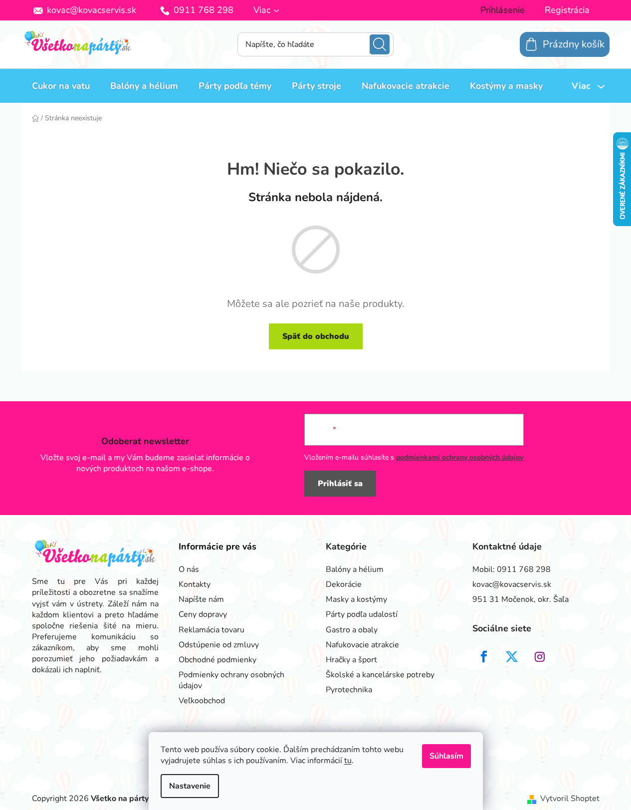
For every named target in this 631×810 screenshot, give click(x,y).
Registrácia (567, 10)
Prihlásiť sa (340, 483)
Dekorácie (344, 584)
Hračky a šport (351, 659)
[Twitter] (511, 656)
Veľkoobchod (202, 700)
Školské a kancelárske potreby (380, 674)
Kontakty (194, 584)
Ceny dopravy (203, 614)
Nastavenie (189, 786)
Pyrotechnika (349, 689)
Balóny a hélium (355, 569)
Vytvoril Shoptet (570, 798)
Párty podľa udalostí (362, 614)
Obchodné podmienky (217, 659)
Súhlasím (446, 756)
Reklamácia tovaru (211, 629)
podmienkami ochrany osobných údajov (459, 457)
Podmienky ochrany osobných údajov (231, 680)
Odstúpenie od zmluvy (219, 644)
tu (348, 760)
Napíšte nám (201, 599)
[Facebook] (483, 656)
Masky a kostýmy (356, 599)
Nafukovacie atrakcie (362, 644)
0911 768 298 (203, 10)
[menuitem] (61, 86)
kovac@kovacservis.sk (91, 10)
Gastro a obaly (352, 629)
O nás (189, 569)
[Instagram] (539, 656)
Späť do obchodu (315, 336)
